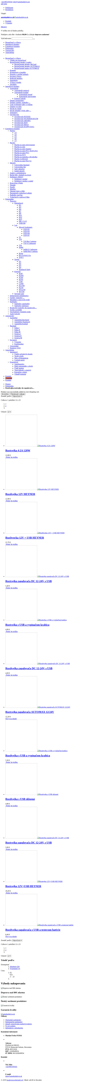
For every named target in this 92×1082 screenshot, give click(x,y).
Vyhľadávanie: (6, 38)
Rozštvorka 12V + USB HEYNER (24, 537)
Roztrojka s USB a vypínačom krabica (27, 624)
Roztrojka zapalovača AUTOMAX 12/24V (29, 711)
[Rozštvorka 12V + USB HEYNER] (35, 533)
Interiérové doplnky (12, 44)
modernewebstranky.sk (15, 1080)
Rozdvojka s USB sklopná (20, 799)
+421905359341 (7, 2)
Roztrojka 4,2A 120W (17, 450)
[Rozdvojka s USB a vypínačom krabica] (36, 751)
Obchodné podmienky (13, 1020)
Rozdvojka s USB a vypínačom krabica (27, 755)
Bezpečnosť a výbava (13, 42)
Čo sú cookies (10, 1026)
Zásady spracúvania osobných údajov (18, 1024)
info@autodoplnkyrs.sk (21, 2)
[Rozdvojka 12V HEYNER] (32, 489)
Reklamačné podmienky (14, 1022)
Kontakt (8, 21)
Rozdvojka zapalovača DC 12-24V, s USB (28, 668)
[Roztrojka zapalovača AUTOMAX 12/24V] (37, 707)
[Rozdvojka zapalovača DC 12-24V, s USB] (37, 664)
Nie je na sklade (11, 719)
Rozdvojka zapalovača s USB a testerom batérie (32, 929)
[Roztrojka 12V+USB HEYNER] (33, 881)
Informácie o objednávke (14, 1028)
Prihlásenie (9, 8)
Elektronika (9, 48)
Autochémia (9, 52)
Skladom (15, 967)
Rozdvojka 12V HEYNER (20, 494)
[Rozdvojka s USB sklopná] (31, 794)
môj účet (4, 4)
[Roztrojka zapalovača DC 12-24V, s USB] (37, 576)
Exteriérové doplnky (12, 46)
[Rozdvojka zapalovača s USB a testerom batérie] (39, 925)
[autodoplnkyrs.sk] (8, 1014)
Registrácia (9, 10)
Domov (8, 384)
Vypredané (15, 969)
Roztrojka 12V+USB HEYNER (23, 886)
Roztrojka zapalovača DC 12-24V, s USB (28, 581)
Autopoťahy (9, 50)
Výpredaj (8, 23)
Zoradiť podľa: (6, 396)
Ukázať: (4, 412)
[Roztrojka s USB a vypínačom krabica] (36, 620)
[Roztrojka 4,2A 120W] (30, 446)
